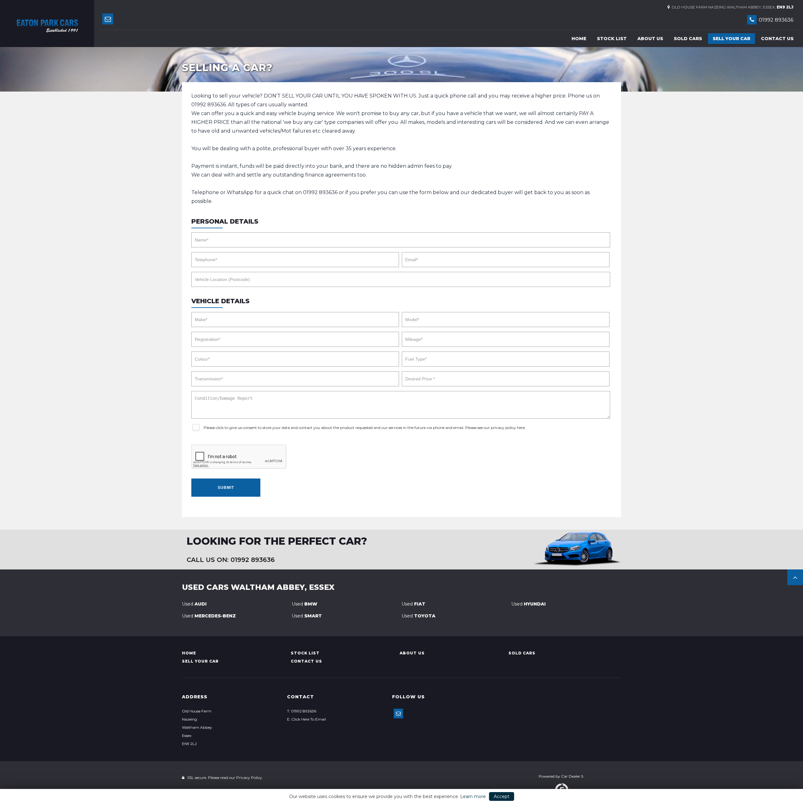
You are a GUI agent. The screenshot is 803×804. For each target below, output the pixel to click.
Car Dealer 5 (572, 776)
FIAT (413, 604)
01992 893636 (775, 20)
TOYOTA (418, 616)
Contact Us (777, 38)
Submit (226, 487)
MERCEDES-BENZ (209, 616)
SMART (307, 616)
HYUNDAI (528, 604)
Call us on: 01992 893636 (231, 559)
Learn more (473, 796)
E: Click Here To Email (306, 719)
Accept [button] (501, 796)
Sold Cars (688, 38)
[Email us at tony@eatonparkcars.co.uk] (107, 18)
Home (579, 38)
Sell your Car (731, 38)
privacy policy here (508, 427)
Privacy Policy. (249, 777)
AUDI (194, 604)
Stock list (612, 38)
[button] (795, 577)
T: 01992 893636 (301, 711)
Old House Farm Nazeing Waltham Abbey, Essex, (731, 7)
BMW (304, 604)
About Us (650, 38)
